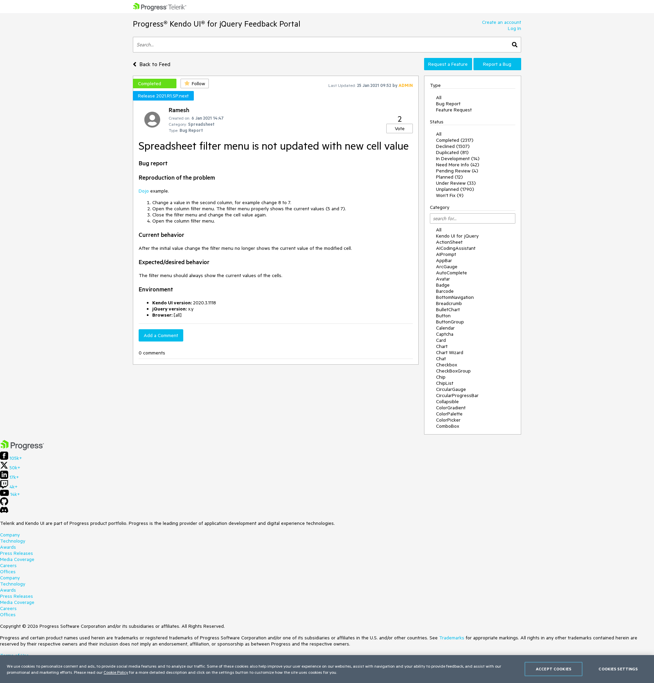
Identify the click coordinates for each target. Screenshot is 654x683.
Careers (8, 565)
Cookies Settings (618, 668)
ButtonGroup (450, 322)
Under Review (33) (456, 183)
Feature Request (454, 110)
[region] (327, 669)
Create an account (501, 22)
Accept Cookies (553, 668)
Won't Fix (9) (450, 195)
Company (10, 535)
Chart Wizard (449, 352)
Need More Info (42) (457, 165)
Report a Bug (497, 64)
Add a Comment (161, 335)
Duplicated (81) (452, 152)
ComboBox (447, 426)
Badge (443, 285)
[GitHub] (4, 504)
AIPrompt (446, 254)
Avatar (443, 279)
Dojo (144, 191)
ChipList (444, 383)
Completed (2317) (454, 140)
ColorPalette (449, 414)
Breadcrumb (449, 303)
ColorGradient (451, 408)
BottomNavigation (455, 297)
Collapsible (447, 401)
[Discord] (4, 512)
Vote (400, 128)
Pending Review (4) (457, 171)
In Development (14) (458, 158)
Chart (442, 346)
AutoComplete (451, 273)
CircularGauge (451, 389)
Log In (514, 28)
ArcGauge (446, 266)
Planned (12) (449, 177)
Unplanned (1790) (455, 189)
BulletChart (448, 309)
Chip (441, 377)
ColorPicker (448, 420)
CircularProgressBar (457, 395)
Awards (8, 547)
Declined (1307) (453, 146)
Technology (12, 541)
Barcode (445, 291)
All (438, 97)
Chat (441, 358)
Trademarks (451, 638)
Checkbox (446, 365)
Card (441, 340)
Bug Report (448, 104)
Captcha (444, 334)
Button (443, 316)
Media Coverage (17, 559)
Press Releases (16, 553)
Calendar (445, 328)
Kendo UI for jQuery (457, 236)
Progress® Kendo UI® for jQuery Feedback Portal (216, 24)
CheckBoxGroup (453, 371)
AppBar (444, 260)
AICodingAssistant (456, 248)
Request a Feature (448, 64)
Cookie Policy (116, 672)
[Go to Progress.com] (22, 448)
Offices (8, 571)
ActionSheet (449, 242)
